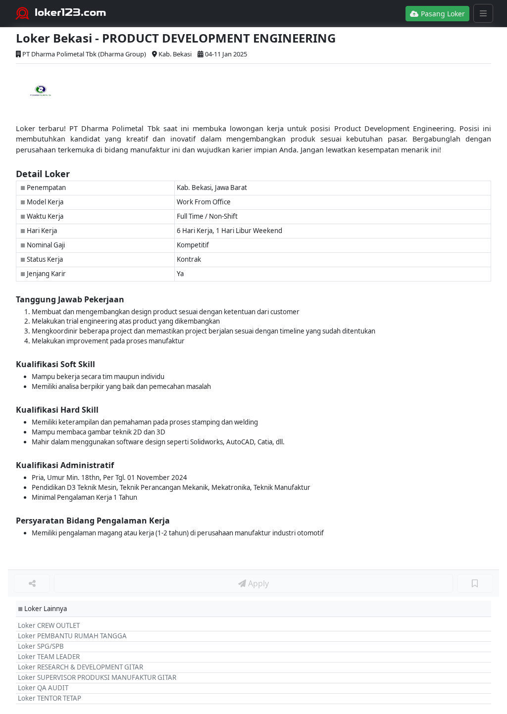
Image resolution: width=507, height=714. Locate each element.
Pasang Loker (442, 13)
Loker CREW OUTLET (49, 625)
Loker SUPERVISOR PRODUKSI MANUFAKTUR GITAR (97, 677)
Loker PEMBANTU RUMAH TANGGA (72, 635)
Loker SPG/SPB (41, 646)
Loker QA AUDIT (43, 687)
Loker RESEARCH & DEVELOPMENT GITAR (80, 667)
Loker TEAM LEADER (49, 656)
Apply (257, 583)
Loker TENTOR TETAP (49, 698)
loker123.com (70, 12)
